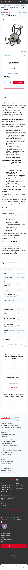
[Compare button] (24, 55)
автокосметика (5, 436)
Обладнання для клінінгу (9, 5)
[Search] (23, 1)
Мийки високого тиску (21, 5)
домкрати (3, 459)
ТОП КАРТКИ (15, 417)
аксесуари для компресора (8, 472)
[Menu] (1, 1)
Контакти (3, 537)
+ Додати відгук (14, 347)
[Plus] (10, 82)
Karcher (8, 12)
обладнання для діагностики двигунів (11, 427)
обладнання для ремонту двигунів (10, 425)
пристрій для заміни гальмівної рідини (11, 420)
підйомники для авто (6, 457)
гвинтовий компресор (7, 470)
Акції (2, 541)
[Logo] (7, 1)
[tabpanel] (14, 35)
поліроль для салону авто (8, 439)
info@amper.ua (5, 505)
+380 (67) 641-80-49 (6, 489)
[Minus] (5, 82)
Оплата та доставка (5, 535)
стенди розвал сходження (8, 463)
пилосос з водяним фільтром (8, 441)
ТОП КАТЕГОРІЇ (5, 417)
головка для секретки (7, 423)
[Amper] (14, 479)
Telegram (18, 519)
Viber (17, 521)
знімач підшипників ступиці (8, 443)
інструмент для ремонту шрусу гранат (11, 450)
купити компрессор (6, 466)
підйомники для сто (6, 454)
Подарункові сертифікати (6, 539)
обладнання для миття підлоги (9, 448)
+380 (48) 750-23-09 (6, 487)
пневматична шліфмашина (8, 434)
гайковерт (3, 432)
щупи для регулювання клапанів (9, 445)
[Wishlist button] (21, 55)
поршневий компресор (7, 468)
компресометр (5, 430)
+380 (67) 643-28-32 (6, 485)
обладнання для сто (6, 452)
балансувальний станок (7, 461)
